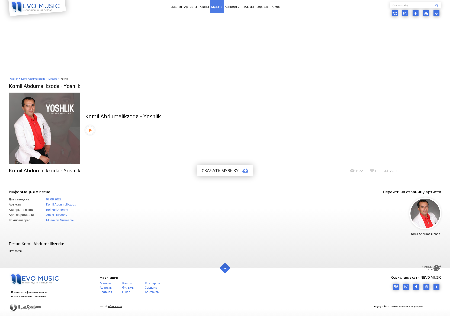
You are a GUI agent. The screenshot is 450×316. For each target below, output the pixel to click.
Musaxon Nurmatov (60, 220)
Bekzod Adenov (57, 209)
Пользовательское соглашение (28, 296)
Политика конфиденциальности (29, 292)
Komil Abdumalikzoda (34, 86)
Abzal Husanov (56, 215)
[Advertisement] (225, 51)
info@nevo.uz (115, 306)
